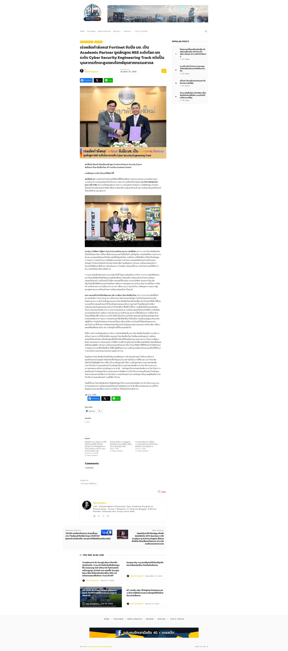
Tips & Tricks (141, 31)
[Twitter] (99, 516)
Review (116, 31)
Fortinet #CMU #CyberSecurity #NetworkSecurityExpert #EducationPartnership (89, 483)
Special (127, 31)
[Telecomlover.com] (92, 13)
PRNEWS (98, 42)
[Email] (94, 516)
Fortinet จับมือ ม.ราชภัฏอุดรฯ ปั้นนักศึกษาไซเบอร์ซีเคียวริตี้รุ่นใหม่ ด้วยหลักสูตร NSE (121, 444)
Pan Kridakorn (91, 72)
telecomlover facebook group (99, 646)
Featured (91, 31)
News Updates (104, 31)
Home (82, 31)
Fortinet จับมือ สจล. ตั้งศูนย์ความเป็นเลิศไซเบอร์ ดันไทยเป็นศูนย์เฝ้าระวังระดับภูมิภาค (146, 444)
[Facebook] (103, 516)
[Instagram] (108, 516)
